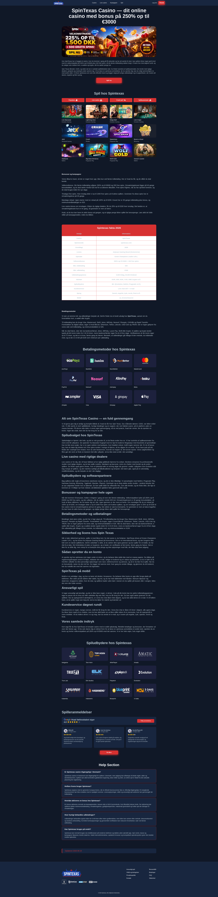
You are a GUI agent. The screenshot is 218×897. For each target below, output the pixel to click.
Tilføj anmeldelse (146, 721)
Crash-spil (119, 100)
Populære (72, 100)
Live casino (95, 100)
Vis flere (109, 752)
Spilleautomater (144, 100)
